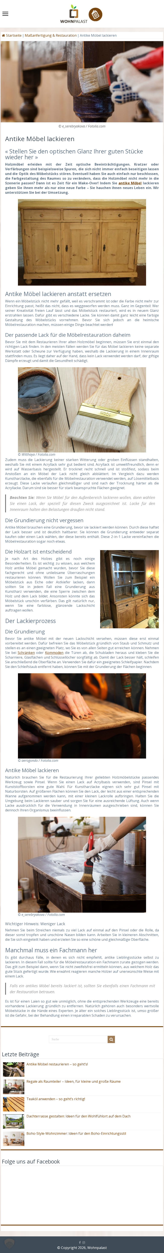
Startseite (13, 35)
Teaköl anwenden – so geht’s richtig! (55, 1099)
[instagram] (83, 1242)
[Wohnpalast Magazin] (82, 12)
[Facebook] (80, 1242)
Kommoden (54, 652)
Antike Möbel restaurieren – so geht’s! (57, 1064)
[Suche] (111, 1039)
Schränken (26, 652)
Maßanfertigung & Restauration (51, 35)
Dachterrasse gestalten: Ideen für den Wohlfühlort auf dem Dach (78, 1116)
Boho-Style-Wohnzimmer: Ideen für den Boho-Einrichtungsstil (76, 1133)
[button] (9, 1243)
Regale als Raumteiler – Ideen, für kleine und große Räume (73, 1081)
